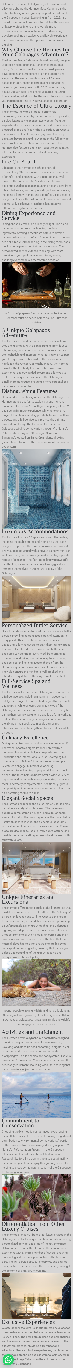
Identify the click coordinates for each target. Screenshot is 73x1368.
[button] (8, 1359)
